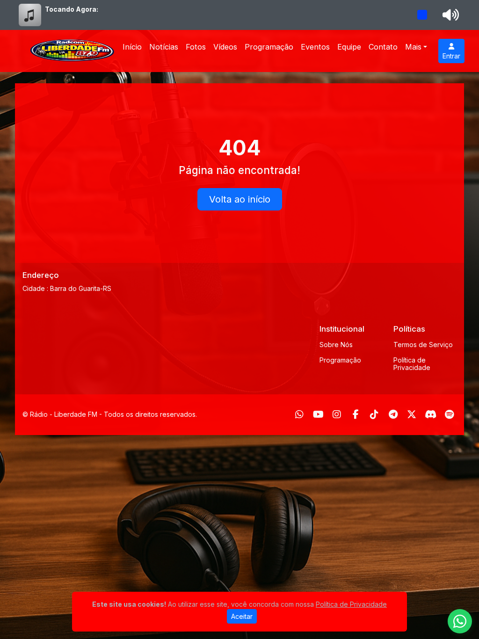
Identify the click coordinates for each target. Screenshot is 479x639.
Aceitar (242, 616)
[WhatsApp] (299, 414)
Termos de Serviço (423, 345)
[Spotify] (449, 414)
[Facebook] (356, 414)
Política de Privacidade (411, 364)
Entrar (451, 56)
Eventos (315, 46)
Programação (269, 46)
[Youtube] (318, 414)
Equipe (349, 46)
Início (132, 46)
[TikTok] (374, 414)
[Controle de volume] (449, 15)
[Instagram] (337, 414)
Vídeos (225, 46)
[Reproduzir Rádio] (422, 15)
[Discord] (430, 414)
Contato (383, 46)
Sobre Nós (336, 345)
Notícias (163, 46)
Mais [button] (413, 46)
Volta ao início (239, 199)
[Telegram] (393, 414)
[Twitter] (411, 414)
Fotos (196, 46)
